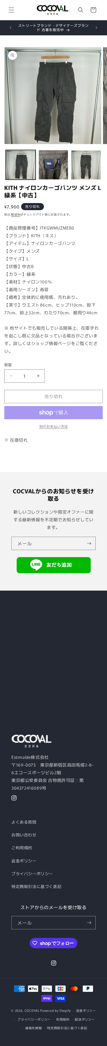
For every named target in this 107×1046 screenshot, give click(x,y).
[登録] (89, 543)
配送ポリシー (85, 1019)
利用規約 (63, 1019)
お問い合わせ (24, 835)
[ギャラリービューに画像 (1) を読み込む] (21, 165)
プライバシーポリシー (32, 873)
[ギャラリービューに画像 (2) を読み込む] (53, 165)
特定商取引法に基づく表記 (36, 886)
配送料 (15, 214)
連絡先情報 (33, 1027)
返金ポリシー (24, 860)
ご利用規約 (21, 847)
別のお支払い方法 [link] (53, 426)
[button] (11, 10)
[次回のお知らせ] (96, 27)
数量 (8, 364)
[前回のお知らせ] (10, 27)
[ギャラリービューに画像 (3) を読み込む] (86, 165)
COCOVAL (32, 1010)
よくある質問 (24, 822)
